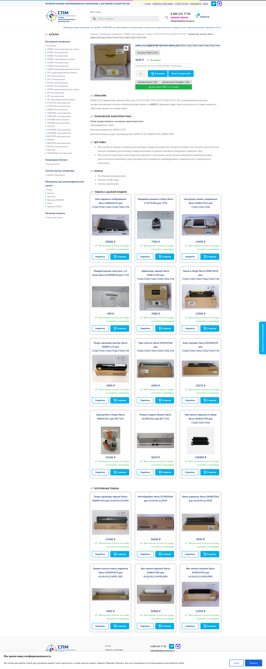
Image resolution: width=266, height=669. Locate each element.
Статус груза (181, 3)
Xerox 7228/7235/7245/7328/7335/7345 (167, 34)
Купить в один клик (181, 73)
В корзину (160, 73)
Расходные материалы (57, 41)
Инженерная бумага (56, 159)
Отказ (236, 663)
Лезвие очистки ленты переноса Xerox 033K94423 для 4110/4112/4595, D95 (110, 572)
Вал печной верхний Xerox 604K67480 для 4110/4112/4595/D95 (155, 572)
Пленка (50, 193)
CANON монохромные (57, 62)
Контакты (195, 3)
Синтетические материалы (59, 170)
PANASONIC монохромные (59, 153)
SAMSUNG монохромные (59, 116)
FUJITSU (50, 126)
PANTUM (51, 149)
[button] (126, 48)
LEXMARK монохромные (59, 129)
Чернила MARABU (55, 200)
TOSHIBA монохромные (58, 119)
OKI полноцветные (56, 76)
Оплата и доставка (163, 3)
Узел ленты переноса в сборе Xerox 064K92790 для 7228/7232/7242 (200, 418)
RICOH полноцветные (57, 146)
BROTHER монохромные (58, 136)
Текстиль (51, 196)
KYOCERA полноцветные (58, 102)
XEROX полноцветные (57, 52)
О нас (148, 3)
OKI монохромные (56, 79)
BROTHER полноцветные (58, 143)
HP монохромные (55, 96)
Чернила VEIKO (54, 206)
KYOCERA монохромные (58, 106)
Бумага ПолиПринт (56, 175)
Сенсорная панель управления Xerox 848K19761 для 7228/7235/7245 (200, 203)
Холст (49, 203)
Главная (94, 34)
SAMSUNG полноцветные (59, 113)
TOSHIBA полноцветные (58, 123)
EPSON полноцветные (57, 86)
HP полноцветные (55, 92)
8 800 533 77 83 (180, 13)
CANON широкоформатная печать (63, 69)
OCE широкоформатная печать (62, 72)
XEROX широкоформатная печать (63, 49)
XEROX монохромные (57, 55)
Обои (49, 189)
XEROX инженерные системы (61, 59)
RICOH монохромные (57, 82)
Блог (205, 3)
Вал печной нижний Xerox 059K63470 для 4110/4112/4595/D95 (200, 572)
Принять (254, 663)
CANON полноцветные (57, 66)
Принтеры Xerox (55, 217)
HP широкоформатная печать (61, 99)
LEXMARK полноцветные (59, 133)
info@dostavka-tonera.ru (183, 21)
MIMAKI (50, 139)
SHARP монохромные (57, 109)
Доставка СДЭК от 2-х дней (165, 86)
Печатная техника (55, 213)
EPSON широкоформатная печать (63, 89)
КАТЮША (51, 45)
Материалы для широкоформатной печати (64, 183)
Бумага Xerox (53, 164)
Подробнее (100, 256)
